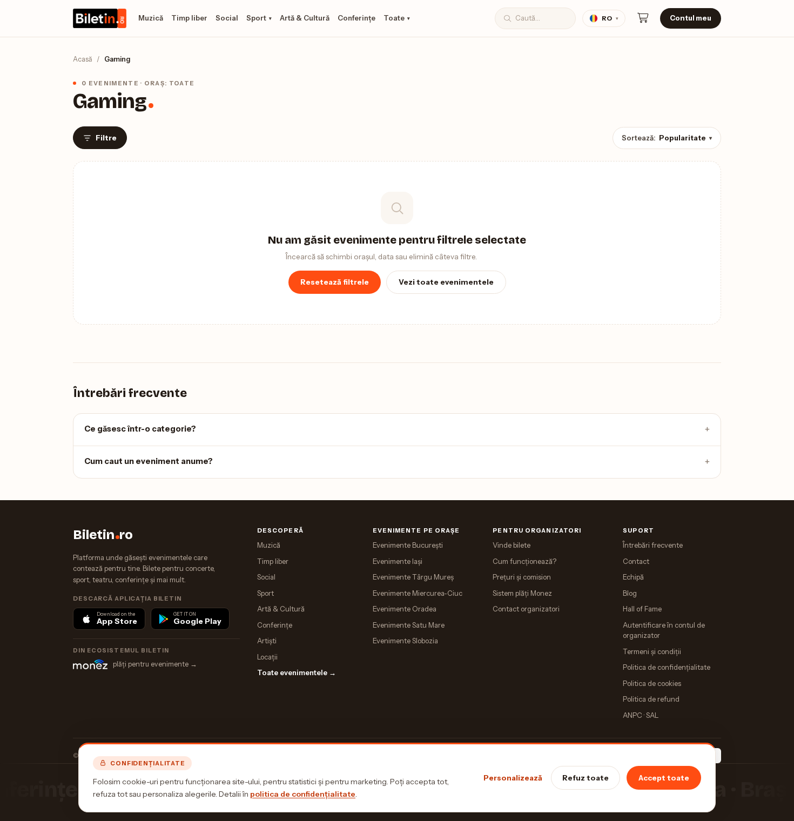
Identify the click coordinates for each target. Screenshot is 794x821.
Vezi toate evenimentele (446, 282)
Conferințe (356, 18)
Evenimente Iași (397, 561)
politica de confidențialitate (302, 794)
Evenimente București (408, 545)
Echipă (633, 577)
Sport (259, 18)
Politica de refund (651, 699)
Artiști (267, 640)
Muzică (150, 18)
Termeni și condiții (652, 651)
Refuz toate (585, 777)
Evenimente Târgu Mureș (413, 577)
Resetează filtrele (334, 282)
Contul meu (690, 18)
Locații (267, 656)
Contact (636, 561)
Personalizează (512, 777)
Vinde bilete (511, 545)
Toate (396, 18)
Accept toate (663, 777)
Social (227, 18)
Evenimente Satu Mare (409, 625)
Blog (630, 593)
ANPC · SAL (640, 715)
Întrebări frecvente (653, 545)
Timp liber (189, 18)
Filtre (106, 137)
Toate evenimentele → (296, 672)
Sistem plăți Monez (522, 593)
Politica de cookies (652, 683)
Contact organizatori (526, 608)
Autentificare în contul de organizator (664, 630)
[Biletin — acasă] (99, 18)
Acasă (82, 59)
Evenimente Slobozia (405, 640)
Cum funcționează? (524, 561)
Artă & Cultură (304, 18)
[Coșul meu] (643, 18)
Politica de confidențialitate (666, 667)
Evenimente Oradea (404, 608)
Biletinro (103, 534)
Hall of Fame (642, 608)
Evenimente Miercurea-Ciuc (417, 593)
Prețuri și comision (522, 577)
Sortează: (667, 137)
